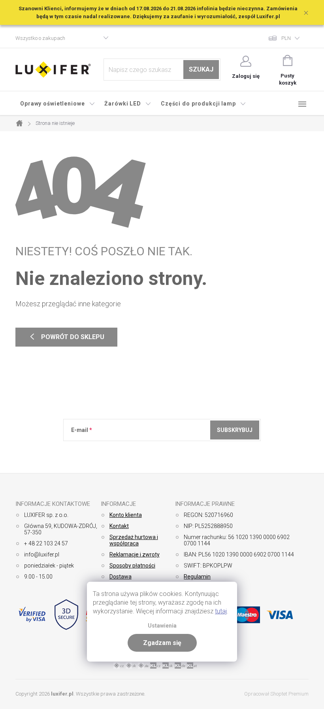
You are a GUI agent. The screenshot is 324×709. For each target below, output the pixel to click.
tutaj (221, 611)
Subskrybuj (234, 430)
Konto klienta (125, 515)
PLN (286, 38)
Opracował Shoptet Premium (276, 694)
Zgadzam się (162, 643)
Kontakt (119, 526)
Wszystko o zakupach (40, 38)
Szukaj (201, 69)
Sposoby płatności (132, 565)
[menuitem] (57, 103)
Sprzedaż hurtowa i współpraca (133, 540)
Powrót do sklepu (66, 337)
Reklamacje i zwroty (134, 554)
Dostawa (120, 576)
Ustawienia (162, 626)
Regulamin (197, 576)
